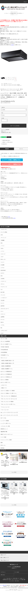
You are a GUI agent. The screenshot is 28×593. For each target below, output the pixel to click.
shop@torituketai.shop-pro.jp (23, 587)
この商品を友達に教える (6, 140)
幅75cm (19, 84)
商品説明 (7, 148)
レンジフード (10, 83)
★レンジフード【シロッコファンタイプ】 (10, 84)
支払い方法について (9, 578)
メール (5, 13)
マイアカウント (3, 572)
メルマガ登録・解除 (22, 579)
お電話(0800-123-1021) (16, 13)
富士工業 (5, 83)
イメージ (21, 148)
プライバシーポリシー (15, 579)
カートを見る (17, 572)
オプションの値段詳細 (5, 129)
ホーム (2, 83)
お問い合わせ (3, 574)
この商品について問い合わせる (7, 142)
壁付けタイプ (19, 85)
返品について (3, 131)
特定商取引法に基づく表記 (6, 132)
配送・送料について (16, 578)
